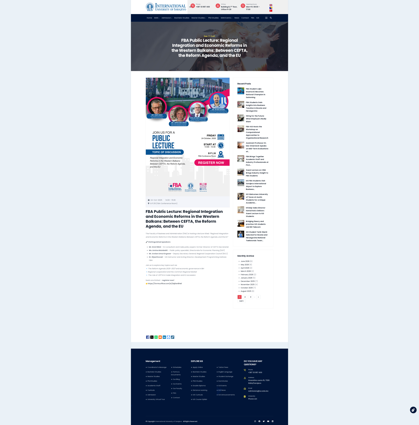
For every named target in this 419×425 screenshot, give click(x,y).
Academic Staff (154, 385)
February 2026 (247, 274)
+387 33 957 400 (255, 372)
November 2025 (247, 284)
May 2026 (245, 264)
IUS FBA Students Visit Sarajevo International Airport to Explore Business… (256, 185)
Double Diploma (199, 385)
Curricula (151, 390)
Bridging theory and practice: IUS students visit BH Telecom (256, 224)
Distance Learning (200, 390)
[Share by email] (160, 337)
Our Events (177, 384)
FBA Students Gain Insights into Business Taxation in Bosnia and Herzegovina (256, 106)
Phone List (252, 399)
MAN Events (226, 18)
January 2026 (246, 278)
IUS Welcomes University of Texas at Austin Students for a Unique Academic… (257, 198)
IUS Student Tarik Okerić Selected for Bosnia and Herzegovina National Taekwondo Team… (256, 236)
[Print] (168, 337)
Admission (166, 18)
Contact (245, 18)
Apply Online (198, 367)
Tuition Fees (223, 367)
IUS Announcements (226, 395)
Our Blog (176, 379)
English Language (225, 372)
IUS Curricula (198, 395)
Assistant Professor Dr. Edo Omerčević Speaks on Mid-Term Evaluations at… (257, 147)
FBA (252, 18)
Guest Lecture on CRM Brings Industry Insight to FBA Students (257, 173)
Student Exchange (225, 376)
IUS (257, 18)
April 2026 (245, 268)
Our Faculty (177, 388)
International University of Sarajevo (168, 421)
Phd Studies (152, 381)
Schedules (177, 367)
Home (149, 18)
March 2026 (246, 271)
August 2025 (246, 291)
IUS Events (222, 385)
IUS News (222, 390)
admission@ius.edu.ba (258, 391)
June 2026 (245, 261)
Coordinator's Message (157, 367)
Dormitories (223, 381)
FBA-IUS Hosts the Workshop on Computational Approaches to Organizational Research (257, 132)
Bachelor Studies (181, 18)
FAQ (174, 393)
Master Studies (198, 18)
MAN (156, 18)
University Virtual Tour (156, 399)
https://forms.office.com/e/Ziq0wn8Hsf (165, 283)
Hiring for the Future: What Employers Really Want (256, 119)
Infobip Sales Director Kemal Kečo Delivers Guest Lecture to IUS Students (255, 212)
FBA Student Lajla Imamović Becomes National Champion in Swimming (255, 93)
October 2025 (247, 288)
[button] (172, 337)
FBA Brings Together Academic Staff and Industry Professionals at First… (257, 160)
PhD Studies (213, 18)
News (236, 18)
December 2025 (248, 281)
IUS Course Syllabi (200, 399)
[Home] (166, 6)
